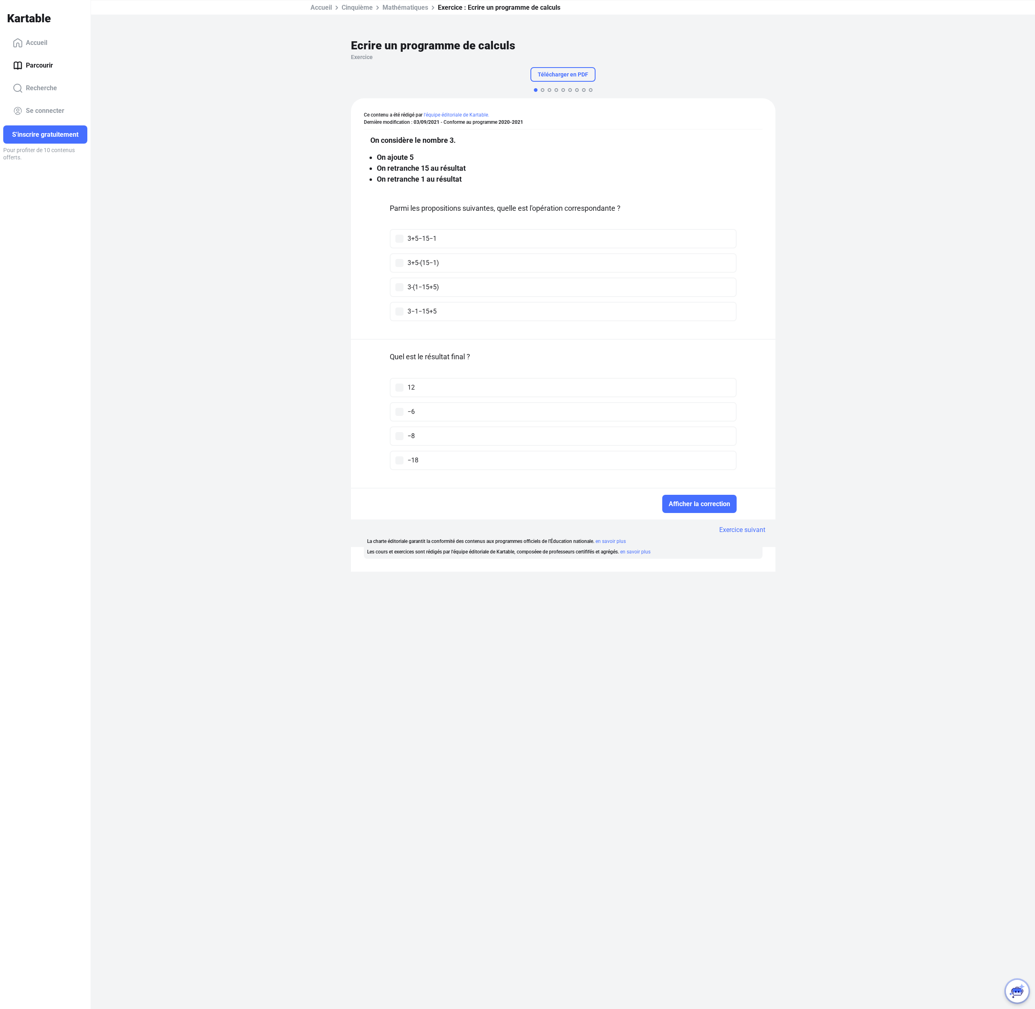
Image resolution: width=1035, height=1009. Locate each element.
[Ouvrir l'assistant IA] (1017, 991)
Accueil (36, 43)
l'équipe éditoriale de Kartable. (456, 115)
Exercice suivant (742, 530)
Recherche (41, 88)
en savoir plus (611, 541)
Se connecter (45, 110)
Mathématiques (405, 7)
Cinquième (357, 7)
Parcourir (39, 65)
